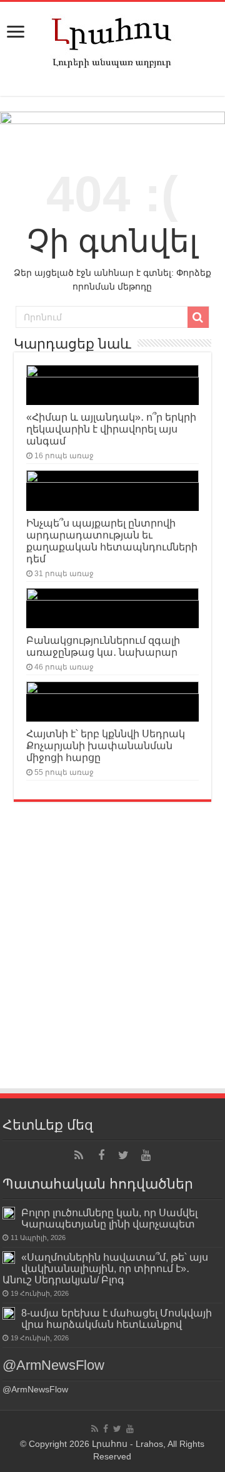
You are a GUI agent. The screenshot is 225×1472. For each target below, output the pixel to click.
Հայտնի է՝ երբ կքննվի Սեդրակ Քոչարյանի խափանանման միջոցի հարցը (105, 745)
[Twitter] (124, 1155)
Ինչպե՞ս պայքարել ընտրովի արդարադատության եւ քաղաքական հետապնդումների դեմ (112, 540)
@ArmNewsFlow (53, 1365)
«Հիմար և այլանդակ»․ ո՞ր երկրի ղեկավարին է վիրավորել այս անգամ (111, 428)
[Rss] (79, 1155)
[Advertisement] (112, 968)
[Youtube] (146, 1155)
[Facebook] (101, 1155)
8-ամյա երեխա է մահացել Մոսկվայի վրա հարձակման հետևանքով (116, 1318)
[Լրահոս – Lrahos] (112, 40)
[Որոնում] (198, 317)
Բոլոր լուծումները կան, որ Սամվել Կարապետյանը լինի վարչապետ (109, 1218)
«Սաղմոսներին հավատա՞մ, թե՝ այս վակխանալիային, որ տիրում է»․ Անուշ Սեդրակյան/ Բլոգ (105, 1268)
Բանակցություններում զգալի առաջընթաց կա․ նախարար (103, 646)
